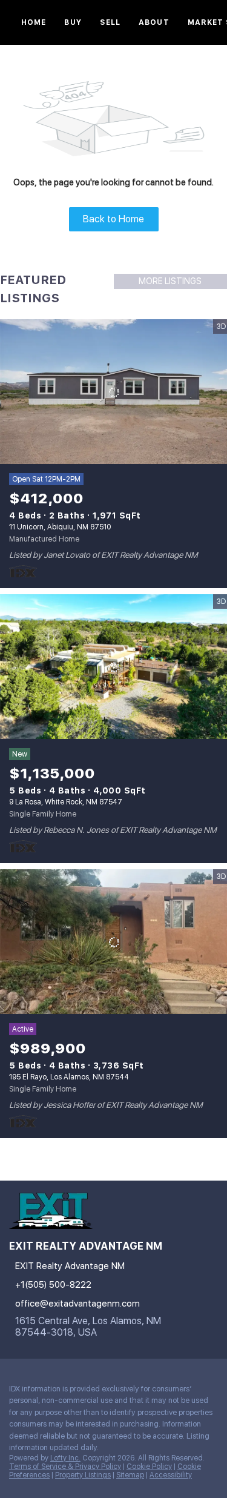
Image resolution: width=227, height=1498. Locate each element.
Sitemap (130, 1475)
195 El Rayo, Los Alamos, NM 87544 (69, 1077)
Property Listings (83, 1475)
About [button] (154, 22)
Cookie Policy (149, 1466)
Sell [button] (110, 22)
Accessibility (171, 1475)
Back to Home (113, 219)
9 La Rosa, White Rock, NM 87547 (65, 802)
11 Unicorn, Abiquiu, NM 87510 (60, 527)
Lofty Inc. (65, 1458)
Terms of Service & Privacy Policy (65, 1466)
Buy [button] (72, 22)
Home (33, 22)
